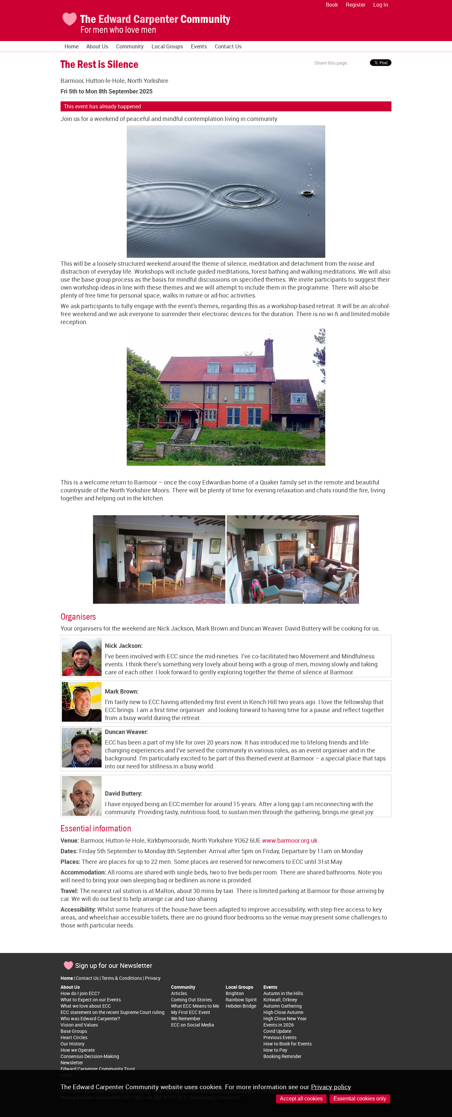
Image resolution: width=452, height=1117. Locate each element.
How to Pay (275, 1050)
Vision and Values (79, 1025)
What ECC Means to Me (195, 1006)
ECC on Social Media (192, 1025)
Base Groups (74, 1031)
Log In (380, 4)
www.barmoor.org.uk (289, 840)
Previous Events (279, 1037)
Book (332, 4)
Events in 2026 (278, 1025)
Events (199, 46)
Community (130, 46)
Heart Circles (74, 1037)
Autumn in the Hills (283, 993)
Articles (179, 993)
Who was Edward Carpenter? (90, 1018)
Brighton (235, 993)
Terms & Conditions (122, 978)
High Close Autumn (283, 1012)
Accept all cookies (301, 1098)
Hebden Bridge (241, 1006)
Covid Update (277, 1031)
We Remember (186, 1018)
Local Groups (167, 46)
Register (355, 4)
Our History (72, 1043)
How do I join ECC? (80, 993)
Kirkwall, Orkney (280, 999)
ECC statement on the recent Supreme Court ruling (112, 1012)
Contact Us (228, 46)
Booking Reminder (282, 1056)
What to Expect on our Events (91, 999)
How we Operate (78, 1050)
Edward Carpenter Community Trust (98, 1069)
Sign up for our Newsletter (113, 965)
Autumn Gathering (282, 1006)
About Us (97, 46)
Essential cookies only (360, 1098)
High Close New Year (285, 1018)
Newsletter (72, 1062)
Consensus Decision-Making (90, 1056)
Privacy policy (331, 1087)
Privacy (152, 978)
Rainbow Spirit (241, 999)
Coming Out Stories (191, 999)
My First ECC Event (190, 1012)
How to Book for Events (287, 1043)
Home (71, 46)
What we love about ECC (86, 1006)
